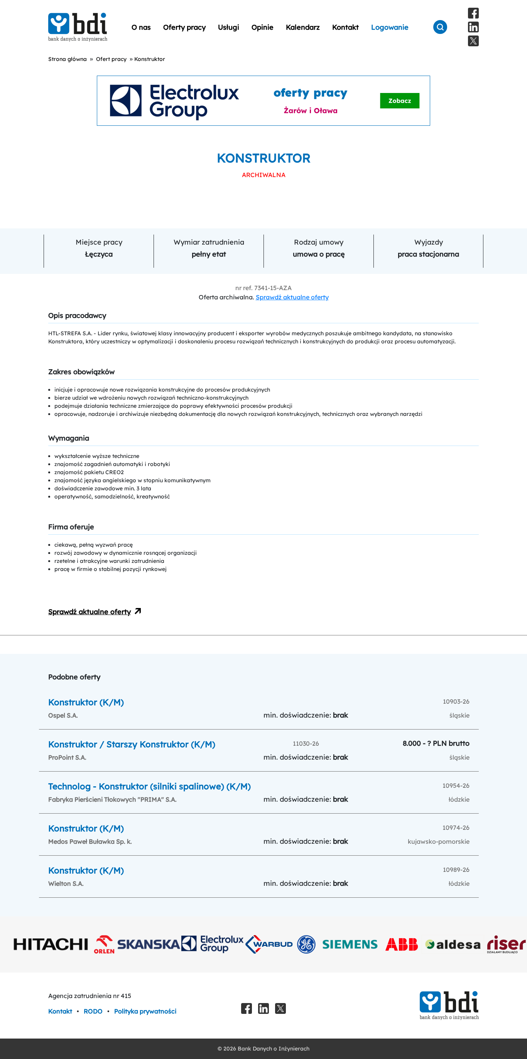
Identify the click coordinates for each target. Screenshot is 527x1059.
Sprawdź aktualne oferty (292, 297)
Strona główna (67, 59)
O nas (141, 27)
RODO (94, 1011)
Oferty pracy (184, 27)
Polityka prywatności (145, 1011)
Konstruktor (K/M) (86, 702)
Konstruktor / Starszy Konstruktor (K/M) (131, 744)
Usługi (228, 27)
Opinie (263, 27)
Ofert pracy (111, 59)
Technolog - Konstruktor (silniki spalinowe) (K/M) (149, 786)
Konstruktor (149, 59)
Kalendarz (303, 27)
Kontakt (345, 27)
